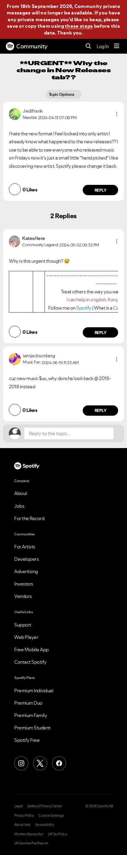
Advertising (26, 571)
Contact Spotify (30, 662)
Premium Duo (28, 703)
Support (22, 624)
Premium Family (30, 715)
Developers (26, 559)
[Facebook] (59, 763)
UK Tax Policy (57, 834)
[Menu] (116, 46)
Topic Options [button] (62, 94)
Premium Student (32, 727)
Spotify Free (27, 740)
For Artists (24, 546)
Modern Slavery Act (28, 834)
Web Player (26, 637)
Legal (18, 806)
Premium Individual (33, 690)
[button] (116, 114)
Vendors (23, 596)
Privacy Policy (24, 815)
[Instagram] (21, 763)
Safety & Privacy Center (44, 806)
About (20, 493)
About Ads (22, 824)
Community (32, 46)
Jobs (19, 506)
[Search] (88, 46)
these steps (79, 26)
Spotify (84, 308)
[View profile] (15, 113)
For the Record (29, 518)
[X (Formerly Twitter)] (40, 763)
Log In (103, 46)
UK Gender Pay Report (31, 843)
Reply (101, 190)
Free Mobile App (31, 649)
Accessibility (44, 824)
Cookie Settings (51, 815)
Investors (23, 584)
